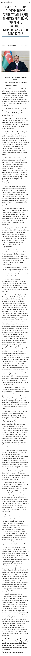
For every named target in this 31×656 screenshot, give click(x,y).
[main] (15, 21)
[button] (2, 2)
